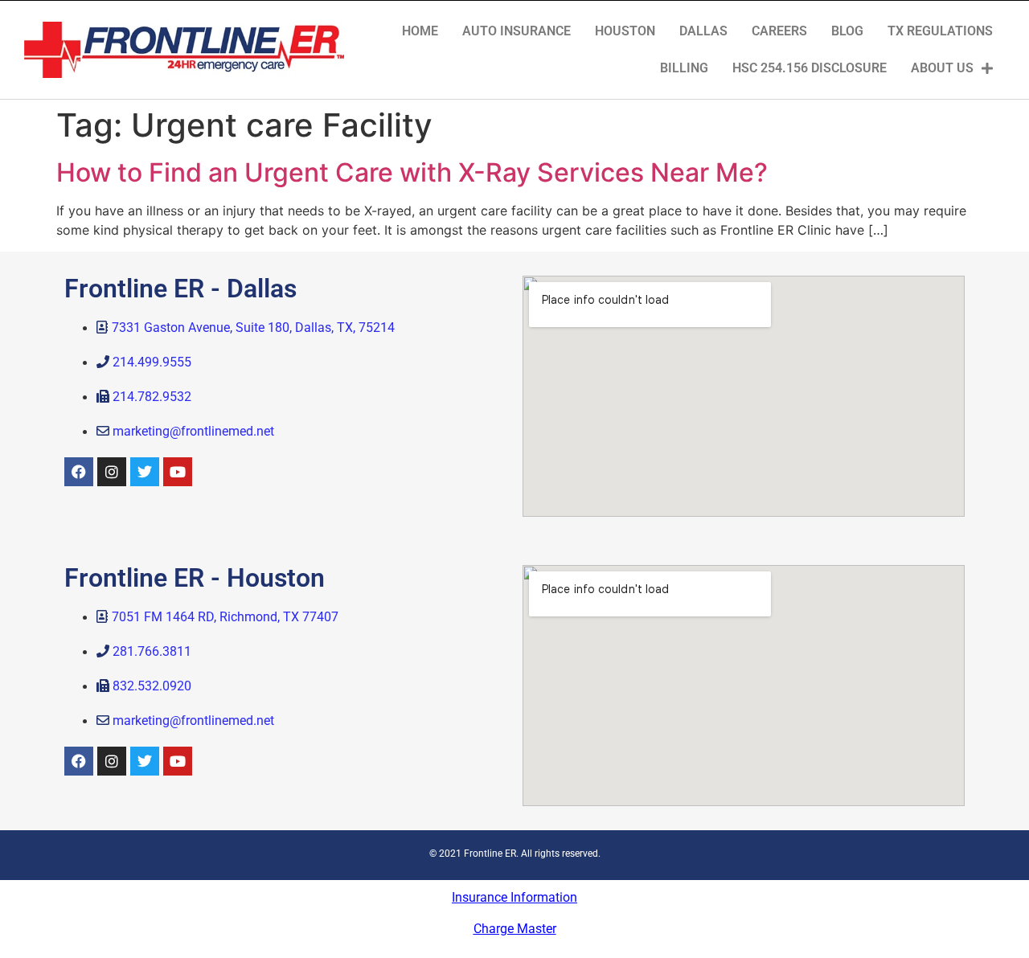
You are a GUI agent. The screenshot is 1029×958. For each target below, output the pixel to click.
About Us (942, 68)
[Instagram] (111, 471)
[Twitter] (144, 471)
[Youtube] (177, 471)
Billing (684, 68)
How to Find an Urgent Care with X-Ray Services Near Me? (412, 172)
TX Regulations (940, 31)
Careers (779, 31)
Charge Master (515, 928)
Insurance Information (514, 897)
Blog (847, 31)
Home (420, 31)
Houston (625, 31)
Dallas (703, 31)
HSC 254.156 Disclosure (809, 68)
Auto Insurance (516, 31)
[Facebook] (78, 471)
